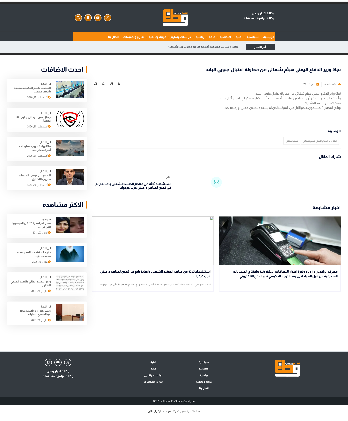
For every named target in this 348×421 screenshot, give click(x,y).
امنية (239, 36)
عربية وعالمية (157, 36)
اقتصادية (225, 36)
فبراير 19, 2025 (40, 261)
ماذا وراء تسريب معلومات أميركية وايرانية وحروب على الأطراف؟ (205, 46)
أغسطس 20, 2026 (37, 184)
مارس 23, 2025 (39, 290)
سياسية (253, 36)
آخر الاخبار (260, 46)
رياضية (200, 36)
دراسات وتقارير (181, 36)
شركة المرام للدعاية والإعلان (163, 411)
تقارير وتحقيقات (133, 36)
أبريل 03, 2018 (40, 232)
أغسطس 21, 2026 (37, 97)
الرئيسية (269, 36)
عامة (212, 36)
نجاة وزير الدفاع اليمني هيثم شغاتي (320, 141)
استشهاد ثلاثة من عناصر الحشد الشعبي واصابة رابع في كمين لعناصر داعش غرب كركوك (133, 186)
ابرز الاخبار (45, 83)
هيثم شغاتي (292, 141)
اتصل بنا (113, 36)
